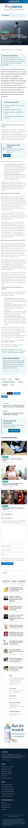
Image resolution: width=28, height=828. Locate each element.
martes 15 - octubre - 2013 (17, 602)
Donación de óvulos (6, 769)
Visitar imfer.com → (14, 1)
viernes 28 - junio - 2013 (17, 611)
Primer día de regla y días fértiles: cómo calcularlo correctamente (15, 608)
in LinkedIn (4, 396)
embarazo (17, 379)
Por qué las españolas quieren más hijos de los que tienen (16, 651)
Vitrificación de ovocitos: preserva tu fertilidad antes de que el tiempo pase (16, 660)
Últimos (14, 581)
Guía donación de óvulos (7, 787)
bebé (10, 379)
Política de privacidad (6, 804)
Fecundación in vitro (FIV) (7, 766)
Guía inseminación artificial (7, 791)
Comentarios (21, 582)
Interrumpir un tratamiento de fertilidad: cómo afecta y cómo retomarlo (16, 642)
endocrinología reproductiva (8, 382)
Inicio (2, 25)
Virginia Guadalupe (14, 711)
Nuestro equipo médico (6, 796)
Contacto (3, 809)
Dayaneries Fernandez (15, 702)
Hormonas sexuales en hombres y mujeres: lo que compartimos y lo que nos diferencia (16, 599)
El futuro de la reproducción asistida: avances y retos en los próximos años (16, 668)
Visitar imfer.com (14, 430)
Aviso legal (3, 802)
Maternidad (7, 25)
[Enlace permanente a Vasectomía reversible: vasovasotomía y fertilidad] (6, 690)
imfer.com (15, 346)
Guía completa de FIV (6, 784)
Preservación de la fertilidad (7, 793)
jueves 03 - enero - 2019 (16, 671)
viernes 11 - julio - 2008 (18, 592)
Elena (10, 675)
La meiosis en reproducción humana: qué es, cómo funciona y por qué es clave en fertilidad (16, 617)
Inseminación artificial (6, 771)
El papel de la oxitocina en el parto (13, 109)
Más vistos (6, 581)
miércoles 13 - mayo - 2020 (17, 636)
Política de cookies (5, 807)
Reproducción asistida (6, 778)
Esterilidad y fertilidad (6, 773)
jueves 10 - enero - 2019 (17, 662)
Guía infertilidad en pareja (7, 789)
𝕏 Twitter (10, 393)
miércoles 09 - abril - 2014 (18, 621)
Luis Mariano (12, 688)
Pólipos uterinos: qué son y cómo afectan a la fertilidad (16, 626)
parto (12, 384)
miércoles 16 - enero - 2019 (17, 654)
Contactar (6, 155)
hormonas (20, 382)
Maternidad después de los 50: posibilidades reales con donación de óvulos (16, 589)
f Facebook (17, 393)
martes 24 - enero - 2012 (17, 628)
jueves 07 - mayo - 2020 (16, 645)
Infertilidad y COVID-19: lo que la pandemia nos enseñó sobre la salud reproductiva (16, 634)
